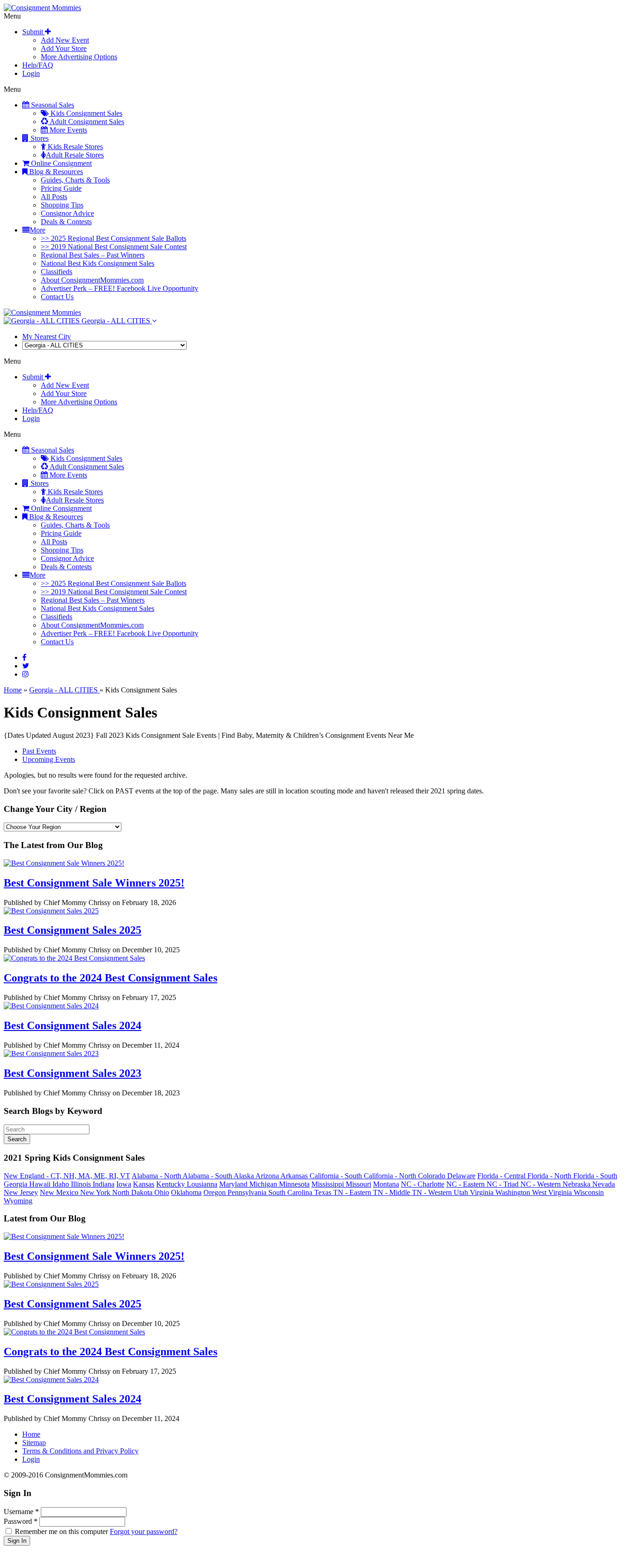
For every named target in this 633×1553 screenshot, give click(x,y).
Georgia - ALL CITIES (116, 321)
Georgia (16, 1184)
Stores (39, 138)
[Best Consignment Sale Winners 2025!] (64, 863)
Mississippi (328, 1184)
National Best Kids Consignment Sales (97, 263)
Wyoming (18, 1201)
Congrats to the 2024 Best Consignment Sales (110, 978)
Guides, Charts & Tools (75, 180)
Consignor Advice (67, 213)
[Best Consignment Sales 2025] (51, 911)
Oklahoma (186, 1192)
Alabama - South (208, 1176)
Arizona (267, 1176)
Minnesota (294, 1184)
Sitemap (34, 1442)
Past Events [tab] (39, 751)
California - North (391, 1176)
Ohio (161, 1192)
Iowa (123, 1184)
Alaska (244, 1176)
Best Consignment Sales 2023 (72, 1073)
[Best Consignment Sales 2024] (51, 1006)
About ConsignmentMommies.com (92, 280)
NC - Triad (503, 1184)
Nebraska (577, 1184)
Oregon (215, 1192)
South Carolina (291, 1192)
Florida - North (550, 1176)
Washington (513, 1192)
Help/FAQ (37, 65)
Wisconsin (589, 1192)
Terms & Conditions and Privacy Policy (80, 1451)
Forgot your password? (143, 1531)
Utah (462, 1192)
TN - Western (433, 1192)
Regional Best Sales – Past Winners (93, 255)
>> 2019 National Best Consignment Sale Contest (114, 247)
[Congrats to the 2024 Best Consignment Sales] (74, 958)
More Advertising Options (79, 57)
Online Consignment (60, 163)
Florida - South (595, 1176)
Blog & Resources (55, 172)
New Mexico (60, 1192)
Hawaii (40, 1184)
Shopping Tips (62, 205)
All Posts (54, 197)
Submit (33, 32)
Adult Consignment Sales (86, 122)
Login (31, 73)
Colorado (432, 1176)
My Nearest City (46, 336)
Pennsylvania (248, 1192)
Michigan (264, 1184)
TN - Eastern (353, 1192)
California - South (337, 1176)
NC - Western (541, 1184)
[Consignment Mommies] (42, 8)
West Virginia (553, 1192)
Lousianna (202, 1184)
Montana (386, 1184)
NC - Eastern (466, 1184)
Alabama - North (157, 1176)
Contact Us (57, 297)
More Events (67, 130)
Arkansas (295, 1176)
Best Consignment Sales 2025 (72, 930)
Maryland (234, 1184)
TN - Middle (392, 1192)
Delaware (461, 1176)
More (37, 230)
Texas (323, 1192)
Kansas (143, 1184)
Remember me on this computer (61, 1531)
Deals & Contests (66, 222)
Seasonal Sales (51, 105)
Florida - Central (502, 1176)
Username (21, 1511)
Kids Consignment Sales (85, 113)
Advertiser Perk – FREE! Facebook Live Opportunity (119, 288)
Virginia (482, 1192)
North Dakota (133, 1192)
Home (13, 690)
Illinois (82, 1184)
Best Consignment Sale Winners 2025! (94, 883)
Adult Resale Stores (75, 155)
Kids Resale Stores (74, 147)
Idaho (61, 1184)
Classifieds (56, 272)
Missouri (358, 1184)
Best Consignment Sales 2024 (72, 1025)
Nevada (603, 1184)
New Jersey (21, 1192)
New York (96, 1192)
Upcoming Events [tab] (48, 759)
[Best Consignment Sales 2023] (51, 1053)
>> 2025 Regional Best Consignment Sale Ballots (113, 238)
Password (21, 1521)
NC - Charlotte (422, 1184)
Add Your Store (64, 48)
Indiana (103, 1184)
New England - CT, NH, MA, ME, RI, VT (67, 1176)
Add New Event (65, 40)
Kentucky (171, 1184)
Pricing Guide (61, 188)
